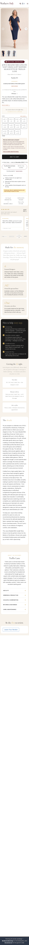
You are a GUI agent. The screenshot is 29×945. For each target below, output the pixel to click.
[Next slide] (26, 29)
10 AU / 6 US (24, 120)
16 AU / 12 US (17, 126)
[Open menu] (27, 3)
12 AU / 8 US (5, 126)
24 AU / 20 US (18, 132)
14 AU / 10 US (11, 126)
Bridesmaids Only (7, 941)
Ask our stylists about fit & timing (11, 151)
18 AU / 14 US (24, 126)
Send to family (19, 171)
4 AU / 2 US (5, 120)
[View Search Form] (19, 3)
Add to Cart (14, 157)
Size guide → (23, 116)
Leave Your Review (11, 629)
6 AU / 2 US (11, 120)
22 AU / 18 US (11, 132)
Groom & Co (8, 942)
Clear (3, 136)
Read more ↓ (6, 105)
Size (3, 116)
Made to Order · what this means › (14, 61)
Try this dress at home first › (14, 166)
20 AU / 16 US (5, 132)
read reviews (14, 86)
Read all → (25, 210)
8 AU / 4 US (18, 120)
